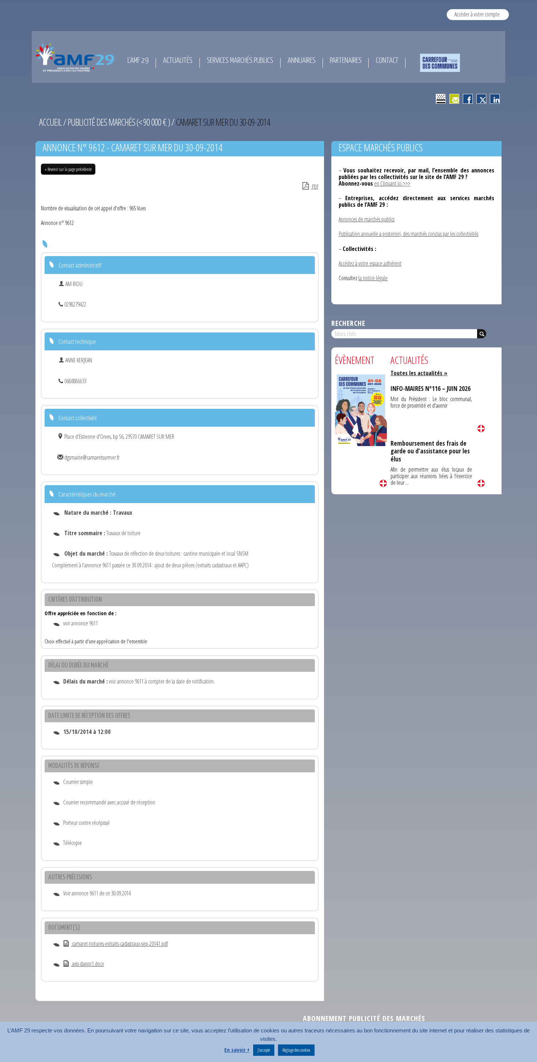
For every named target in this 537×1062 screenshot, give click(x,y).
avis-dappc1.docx (87, 964)
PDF (315, 186)
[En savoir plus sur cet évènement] (361, 409)
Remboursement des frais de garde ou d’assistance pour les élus (430, 451)
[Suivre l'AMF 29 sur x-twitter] (481, 98)
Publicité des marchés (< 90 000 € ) (119, 122)
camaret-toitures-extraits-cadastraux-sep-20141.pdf (119, 944)
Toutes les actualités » (419, 373)
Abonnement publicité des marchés (364, 1018)
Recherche (348, 323)
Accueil (50, 122)
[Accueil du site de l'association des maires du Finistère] (76, 57)
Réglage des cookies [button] (296, 1050)
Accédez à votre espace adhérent (370, 263)
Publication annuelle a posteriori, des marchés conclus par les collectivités (408, 234)
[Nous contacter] (454, 98)
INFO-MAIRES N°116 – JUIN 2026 (431, 388)
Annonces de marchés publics (367, 219)
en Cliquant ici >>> (392, 183)
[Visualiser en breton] (440, 98)
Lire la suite (383, 483)
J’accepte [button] (264, 1050)
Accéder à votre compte (477, 14)
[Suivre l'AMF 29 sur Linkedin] (494, 98)
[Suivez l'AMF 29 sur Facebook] (467, 98)
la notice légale (373, 278)
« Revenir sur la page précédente (68, 169)
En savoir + (237, 1049)
